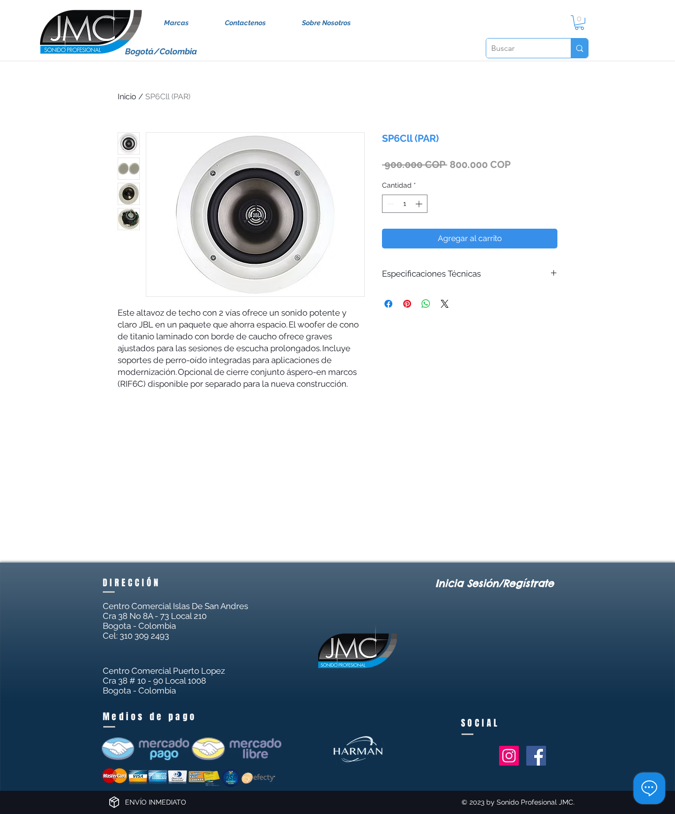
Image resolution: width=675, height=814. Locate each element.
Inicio (127, 96)
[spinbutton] (405, 203)
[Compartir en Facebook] (388, 304)
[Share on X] (445, 304)
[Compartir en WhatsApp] (426, 304)
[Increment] (420, 203)
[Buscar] (579, 48)
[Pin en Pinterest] (407, 304)
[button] (579, 22)
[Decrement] (389, 203)
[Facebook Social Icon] (536, 756)
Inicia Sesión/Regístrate (494, 583)
